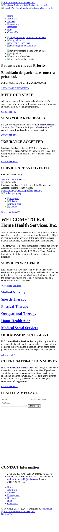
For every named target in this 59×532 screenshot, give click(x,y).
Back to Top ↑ (8, 514)
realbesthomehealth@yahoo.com (22, 479)
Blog (9, 29)
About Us (12, 18)
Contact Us (12, 32)
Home (10, 16)
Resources (12, 27)
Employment (13, 24)
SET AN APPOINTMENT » (15, 88)
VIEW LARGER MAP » (13, 179)
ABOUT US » (8, 354)
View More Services (11, 285)
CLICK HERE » (9, 112)
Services (11, 21)
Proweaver (47, 508)
